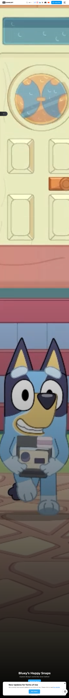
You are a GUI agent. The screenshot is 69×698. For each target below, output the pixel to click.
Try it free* (43, 681)
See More (34, 691)
